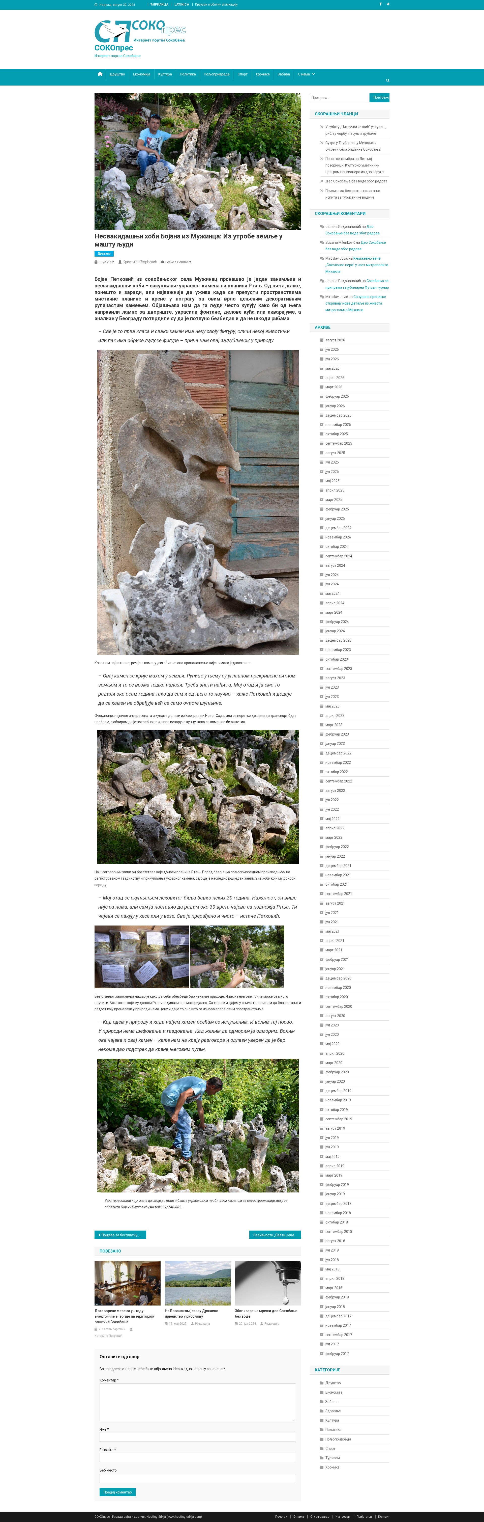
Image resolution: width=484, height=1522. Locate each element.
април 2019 (334, 1166)
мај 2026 (332, 368)
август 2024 (335, 565)
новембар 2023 (338, 650)
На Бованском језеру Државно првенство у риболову (191, 1313)
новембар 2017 (338, 1325)
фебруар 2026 (337, 396)
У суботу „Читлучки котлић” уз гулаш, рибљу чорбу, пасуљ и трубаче (355, 130)
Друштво (117, 74)
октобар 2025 (336, 434)
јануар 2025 (335, 519)
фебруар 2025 (337, 509)
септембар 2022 (338, 781)
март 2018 (333, 1288)
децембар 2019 (338, 1091)
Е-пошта (108, 1450)
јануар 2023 (335, 744)
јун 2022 (332, 809)
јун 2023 (332, 697)
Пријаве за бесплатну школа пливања (124, 1235)
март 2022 (333, 837)
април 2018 (334, 1278)
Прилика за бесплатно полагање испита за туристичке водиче (352, 194)
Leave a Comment (178, 262)
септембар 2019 (338, 1119)
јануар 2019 (335, 1194)
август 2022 (335, 791)
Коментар (109, 1380)
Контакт (383, 1516)
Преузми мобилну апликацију (216, 4)
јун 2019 (332, 1147)
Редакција (202, 1323)
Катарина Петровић (109, 1336)
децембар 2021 (338, 866)
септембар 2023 (338, 669)
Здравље (333, 1411)
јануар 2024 (335, 631)
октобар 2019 (336, 1110)
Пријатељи (364, 1516)
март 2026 (333, 387)
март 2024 (333, 612)
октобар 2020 (336, 997)
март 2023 (333, 725)
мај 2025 (332, 481)
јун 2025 (332, 472)
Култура (165, 74)
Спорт (243, 74)
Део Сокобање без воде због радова (356, 181)
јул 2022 (332, 800)
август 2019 (335, 1128)
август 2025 (335, 453)
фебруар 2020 (337, 1072)
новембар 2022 (338, 762)
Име (104, 1429)
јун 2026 (332, 359)
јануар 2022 (335, 856)
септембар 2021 (338, 894)
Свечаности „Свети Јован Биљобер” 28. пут (277, 1235)
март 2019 (333, 1175)
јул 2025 (332, 462)
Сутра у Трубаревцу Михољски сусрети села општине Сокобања (353, 146)
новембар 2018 (338, 1213)
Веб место (108, 1470)
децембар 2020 (338, 978)
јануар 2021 (335, 969)
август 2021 (335, 903)
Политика (188, 74)
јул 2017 (332, 1344)
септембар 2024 (338, 556)
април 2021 (334, 941)
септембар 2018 (338, 1232)
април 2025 (334, 490)
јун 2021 (332, 922)
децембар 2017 (338, 1316)
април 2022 (334, 828)
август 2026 (335, 340)
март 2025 (333, 500)
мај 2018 (332, 1269)
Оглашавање (319, 1516)
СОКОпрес (114, 47)
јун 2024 (332, 584)
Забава (284, 74)
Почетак (281, 1516)
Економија (141, 74)
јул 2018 (332, 1250)
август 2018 (335, 1241)
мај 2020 (332, 1044)
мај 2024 (332, 593)
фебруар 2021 (337, 960)
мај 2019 (332, 1157)
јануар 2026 (335, 406)
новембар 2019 (338, 1100)
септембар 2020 (338, 1006)
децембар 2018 (338, 1204)
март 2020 (333, 1063)
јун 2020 (332, 1034)
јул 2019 (332, 1138)
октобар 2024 (336, 547)
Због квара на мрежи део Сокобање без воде (266, 1313)
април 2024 (334, 603)
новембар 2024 (338, 537)
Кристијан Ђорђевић (140, 262)
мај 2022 (332, 819)
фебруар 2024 (337, 622)
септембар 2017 (338, 1335)
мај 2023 (332, 706)
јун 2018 (332, 1260)
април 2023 (334, 716)
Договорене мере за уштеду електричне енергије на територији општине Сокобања (124, 1316)
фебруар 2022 (337, 847)
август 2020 (335, 1016)
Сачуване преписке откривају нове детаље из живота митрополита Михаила (355, 303)
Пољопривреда (217, 74)
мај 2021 (332, 931)
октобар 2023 (336, 659)
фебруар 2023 (337, 734)
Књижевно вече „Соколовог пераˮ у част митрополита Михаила (356, 265)
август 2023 (335, 678)
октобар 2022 (336, 772)
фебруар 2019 (337, 1185)
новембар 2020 (338, 988)
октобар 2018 (336, 1222)
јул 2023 (332, 687)
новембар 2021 (338, 875)
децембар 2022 (338, 753)
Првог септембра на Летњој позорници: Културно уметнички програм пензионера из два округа (354, 165)
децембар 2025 (338, 415)
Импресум (343, 1516)
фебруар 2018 (337, 1297)
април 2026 (334, 378)
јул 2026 (332, 349)
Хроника (263, 74)
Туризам (332, 1458)
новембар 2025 (338, 425)
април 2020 (334, 1053)
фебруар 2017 (337, 1354)
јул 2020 (332, 1025)
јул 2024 (332, 575)
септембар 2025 (338, 443)
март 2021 (333, 950)
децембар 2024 (338, 528)
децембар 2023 (338, 640)
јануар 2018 (335, 1307)
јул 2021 (332, 913)
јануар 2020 (335, 1081)
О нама (304, 74)
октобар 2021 (336, 884)
